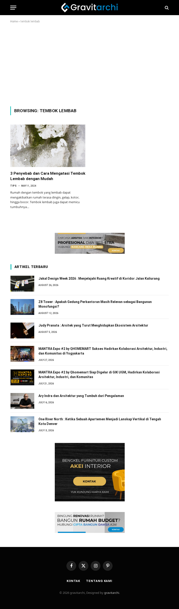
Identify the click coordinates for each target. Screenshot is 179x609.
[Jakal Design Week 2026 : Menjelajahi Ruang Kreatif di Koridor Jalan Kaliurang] (22, 284)
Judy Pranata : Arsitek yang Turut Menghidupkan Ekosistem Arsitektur (93, 325)
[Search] (166, 7)
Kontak (73, 581)
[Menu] (13, 7)
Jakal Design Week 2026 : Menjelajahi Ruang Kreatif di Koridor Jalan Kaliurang (99, 278)
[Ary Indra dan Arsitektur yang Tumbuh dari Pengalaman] (22, 401)
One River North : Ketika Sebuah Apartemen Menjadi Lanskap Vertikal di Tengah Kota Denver (99, 421)
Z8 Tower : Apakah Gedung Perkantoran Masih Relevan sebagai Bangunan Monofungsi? (95, 304)
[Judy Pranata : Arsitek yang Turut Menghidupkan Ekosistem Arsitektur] (22, 330)
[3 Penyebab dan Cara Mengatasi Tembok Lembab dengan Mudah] (47, 146)
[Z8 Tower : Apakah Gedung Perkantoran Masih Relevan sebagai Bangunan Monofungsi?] (22, 307)
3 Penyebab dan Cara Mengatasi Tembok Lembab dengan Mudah (47, 176)
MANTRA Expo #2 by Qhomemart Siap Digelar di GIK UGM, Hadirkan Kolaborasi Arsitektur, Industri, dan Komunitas (99, 374)
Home (14, 21)
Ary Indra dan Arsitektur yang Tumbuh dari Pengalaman (81, 396)
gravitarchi (111, 593)
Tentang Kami (99, 581)
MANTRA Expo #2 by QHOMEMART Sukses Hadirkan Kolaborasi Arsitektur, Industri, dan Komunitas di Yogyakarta (102, 351)
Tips (13, 185)
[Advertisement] (89, 64)
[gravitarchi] (89, 7)
